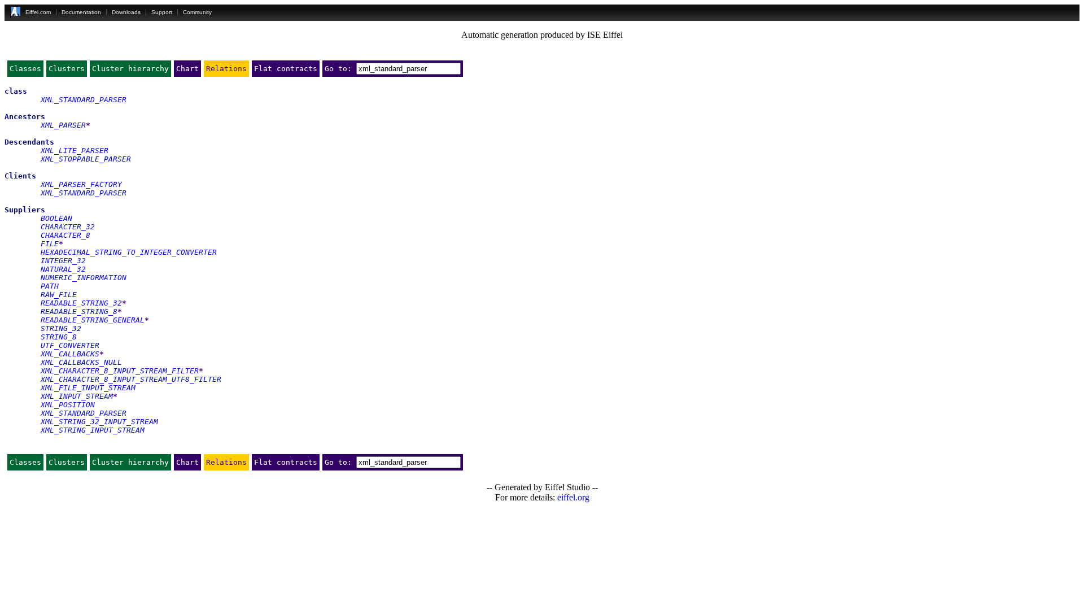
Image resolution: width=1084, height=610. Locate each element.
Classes (25, 68)
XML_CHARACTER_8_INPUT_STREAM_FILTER (120, 371)
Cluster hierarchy (130, 68)
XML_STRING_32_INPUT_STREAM (99, 421)
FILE (50, 243)
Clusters (67, 68)
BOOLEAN (56, 218)
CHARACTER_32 (68, 227)
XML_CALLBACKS (70, 354)
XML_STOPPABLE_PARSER (86, 159)
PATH (50, 286)
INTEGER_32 (63, 260)
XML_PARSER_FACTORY (81, 184)
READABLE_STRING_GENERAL (93, 320)
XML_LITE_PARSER (74, 150)
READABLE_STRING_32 (81, 303)
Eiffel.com (38, 12)
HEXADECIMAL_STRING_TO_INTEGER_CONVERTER (129, 252)
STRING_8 (59, 337)
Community (197, 12)
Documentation (81, 12)
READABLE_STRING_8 (79, 311)
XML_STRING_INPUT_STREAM (93, 430)
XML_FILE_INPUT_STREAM (88, 388)
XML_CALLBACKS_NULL (81, 362)
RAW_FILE (59, 294)
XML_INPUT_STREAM (77, 396)
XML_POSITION (68, 404)
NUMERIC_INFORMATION (83, 277)
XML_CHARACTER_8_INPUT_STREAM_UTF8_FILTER (131, 379)
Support (161, 12)
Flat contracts (285, 68)
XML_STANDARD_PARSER (83, 99)
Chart (187, 68)
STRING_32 (61, 328)
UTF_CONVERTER (70, 345)
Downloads (126, 12)
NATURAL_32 (63, 269)
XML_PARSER (63, 125)
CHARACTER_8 (65, 235)
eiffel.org (573, 497)
